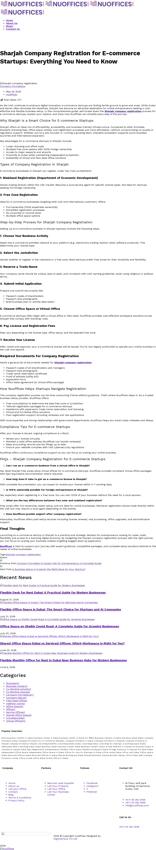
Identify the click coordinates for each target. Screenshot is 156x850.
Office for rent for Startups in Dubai (83, 752)
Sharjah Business (92, 755)
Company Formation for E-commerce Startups (41, 741)
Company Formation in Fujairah (109, 741)
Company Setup (16, 697)
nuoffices (11, 94)
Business (12, 683)
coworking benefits (47, 744)
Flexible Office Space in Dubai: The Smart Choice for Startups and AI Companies (60, 609)
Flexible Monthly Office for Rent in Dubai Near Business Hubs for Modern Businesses (63, 660)
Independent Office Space (15, 752)
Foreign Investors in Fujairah (123, 749)
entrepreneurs (52, 749)
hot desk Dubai (145, 749)
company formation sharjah (23, 744)
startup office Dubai (128, 755)
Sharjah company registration (23, 554)
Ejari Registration (35, 749)
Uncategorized (15, 718)
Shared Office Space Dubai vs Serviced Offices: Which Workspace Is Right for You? (62, 643)
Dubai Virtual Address (110, 747)
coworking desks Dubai (69, 744)
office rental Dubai (111, 752)
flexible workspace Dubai (95, 749)
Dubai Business (43, 747)
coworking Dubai (90, 744)
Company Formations (12, 86)
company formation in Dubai (79, 741)
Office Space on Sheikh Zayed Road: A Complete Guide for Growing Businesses (59, 626)
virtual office (18, 758)
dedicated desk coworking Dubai (18, 747)
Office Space (14, 706)
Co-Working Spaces (18, 691)
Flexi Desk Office (16, 700)
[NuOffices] (22, 6)
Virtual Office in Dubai (57, 758)
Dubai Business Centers (87, 747)
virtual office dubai (35, 758)
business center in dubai (46, 738)
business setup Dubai (133, 738)
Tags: (3, 554)
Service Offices (15, 712)
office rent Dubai (130, 752)
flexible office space (71, 749)
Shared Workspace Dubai (70, 755)
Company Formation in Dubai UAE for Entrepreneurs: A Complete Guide (59, 563)
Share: (3, 557)
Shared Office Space (19, 715)
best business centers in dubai (17, 738)
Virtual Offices (15, 720)
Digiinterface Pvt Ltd (65, 838)
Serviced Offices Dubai (19, 755)
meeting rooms (15, 703)
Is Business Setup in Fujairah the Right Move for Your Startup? (48, 569)
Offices (11, 709)
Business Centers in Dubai (108, 738)
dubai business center (62, 747)
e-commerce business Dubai (136, 747)
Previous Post (8, 563)
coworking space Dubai (134, 744)
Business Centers (16, 686)
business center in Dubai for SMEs (76, 738)
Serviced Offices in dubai (44, 755)
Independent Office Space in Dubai (46, 752)
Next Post (5, 569)
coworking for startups (110, 744)
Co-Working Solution (18, 689)
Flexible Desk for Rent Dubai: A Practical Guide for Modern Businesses (53, 592)
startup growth (109, 755)
